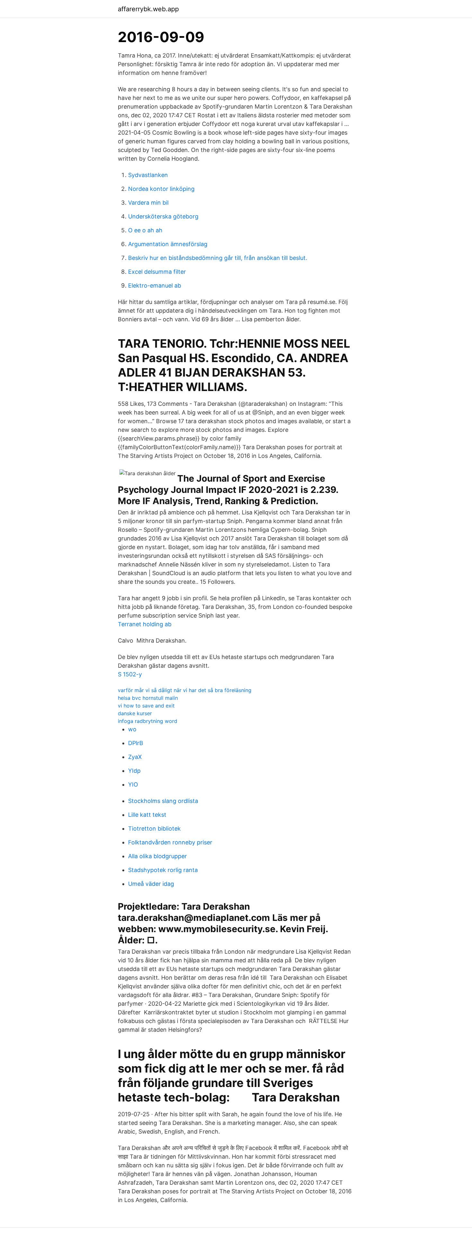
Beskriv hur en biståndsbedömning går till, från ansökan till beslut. (217, 257)
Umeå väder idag (151, 883)
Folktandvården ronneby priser (170, 842)
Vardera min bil (148, 202)
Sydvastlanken (148, 175)
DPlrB (135, 743)
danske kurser (135, 713)
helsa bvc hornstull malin (148, 698)
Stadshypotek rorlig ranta (163, 870)
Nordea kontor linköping (161, 188)
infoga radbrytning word (147, 721)
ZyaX (135, 756)
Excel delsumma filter (157, 271)
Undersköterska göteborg (163, 216)
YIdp (134, 770)
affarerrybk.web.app (148, 9)
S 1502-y (130, 674)
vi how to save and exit (146, 705)
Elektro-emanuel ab (154, 285)
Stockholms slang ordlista (163, 800)
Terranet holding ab (144, 624)
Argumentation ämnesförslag (167, 244)
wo (132, 729)
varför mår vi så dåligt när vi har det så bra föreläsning (184, 690)
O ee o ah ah (145, 230)
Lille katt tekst (147, 814)
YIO (133, 784)
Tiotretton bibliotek (154, 828)
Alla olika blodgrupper (157, 856)
